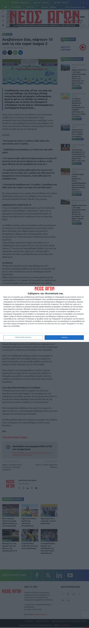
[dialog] (44, 314)
